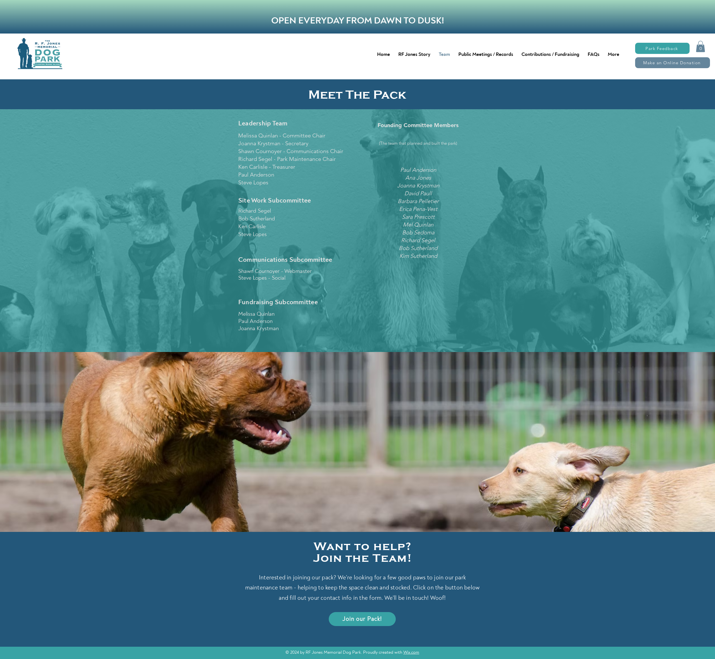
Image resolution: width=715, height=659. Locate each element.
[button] (700, 46)
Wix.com (411, 652)
